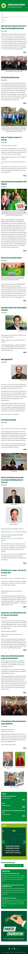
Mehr (24, 52)
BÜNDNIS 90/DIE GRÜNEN (16, 5)
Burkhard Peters (14, 388)
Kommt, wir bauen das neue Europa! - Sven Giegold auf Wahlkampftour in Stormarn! (12, 479)
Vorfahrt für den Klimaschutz (10, 77)
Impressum (16, 952)
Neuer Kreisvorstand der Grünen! (11, 258)
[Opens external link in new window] (13, 337)
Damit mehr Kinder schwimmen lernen (12, 847)
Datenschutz (23, 952)
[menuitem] (3, 952)
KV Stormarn (4, 17)
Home (3, 952)
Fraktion (4, 825)
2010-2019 (3, 21)
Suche (12, 952)
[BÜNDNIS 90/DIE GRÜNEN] (3, 5)
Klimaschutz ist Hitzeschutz (9, 898)
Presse (3, 19)
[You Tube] (14, 949)
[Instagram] (12, 949)
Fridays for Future (13, 150)
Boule (3, 803)
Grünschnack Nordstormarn (9, 796)
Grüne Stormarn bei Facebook (8, 862)
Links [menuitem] (17, 948)
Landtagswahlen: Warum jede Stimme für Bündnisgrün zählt (13, 885)
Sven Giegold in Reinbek (8, 420)
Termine (4, 794)
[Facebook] (9, 949)
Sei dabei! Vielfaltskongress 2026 (11, 873)
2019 (2, 22)
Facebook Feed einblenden (14, 865)
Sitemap (8, 952)
